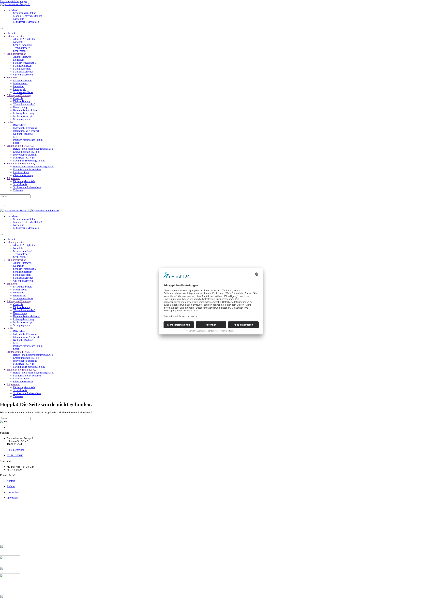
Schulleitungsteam (22, 65)
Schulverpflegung (22, 44)
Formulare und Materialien (27, 169)
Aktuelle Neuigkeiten (24, 39)
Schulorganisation (16, 36)
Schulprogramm (21, 119)
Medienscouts (20, 83)
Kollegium (18, 59)
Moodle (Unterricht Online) (27, 15)
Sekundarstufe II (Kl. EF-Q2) (22, 163)
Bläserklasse (19, 125)
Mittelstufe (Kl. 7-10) (24, 157)
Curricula (18, 98)
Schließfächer (20, 50)
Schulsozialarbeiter (23, 71)
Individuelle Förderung (25, 128)
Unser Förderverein (23, 74)
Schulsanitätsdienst (23, 92)
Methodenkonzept (22, 116)
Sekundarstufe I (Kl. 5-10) (20, 145)
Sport (16, 142)
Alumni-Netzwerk (22, 56)
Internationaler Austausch (26, 130)
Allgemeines (13, 178)
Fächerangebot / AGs (24, 181)
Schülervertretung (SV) (25, 62)
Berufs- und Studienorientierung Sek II (33, 166)
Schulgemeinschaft (16, 53)
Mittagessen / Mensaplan (26, 21)
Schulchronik (20, 184)
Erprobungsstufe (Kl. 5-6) (26, 151)
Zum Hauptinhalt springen (13, 1)
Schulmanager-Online (24, 13)
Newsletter (18, 42)
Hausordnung (20, 107)
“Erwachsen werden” (24, 104)
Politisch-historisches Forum (28, 139)
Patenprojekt (19, 89)
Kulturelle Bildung (23, 133)
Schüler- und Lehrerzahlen (27, 187)
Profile (10, 122)
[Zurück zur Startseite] (15, 4)
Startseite (11, 33)
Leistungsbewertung (23, 113)
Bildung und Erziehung (19, 95)
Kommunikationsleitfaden (26, 110)
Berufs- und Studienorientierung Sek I (33, 148)
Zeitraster (18, 190)
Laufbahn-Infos (21, 172)
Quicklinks (12, 10)
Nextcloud (18, 18)
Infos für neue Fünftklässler (14, 199)
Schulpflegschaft (21, 68)
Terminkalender (21, 47)
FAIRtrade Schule (22, 80)
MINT (16, 136)
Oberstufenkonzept (23, 175)
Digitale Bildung (21, 101)
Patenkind (18, 86)
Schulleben (12, 77)
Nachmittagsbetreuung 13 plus (29, 160)
